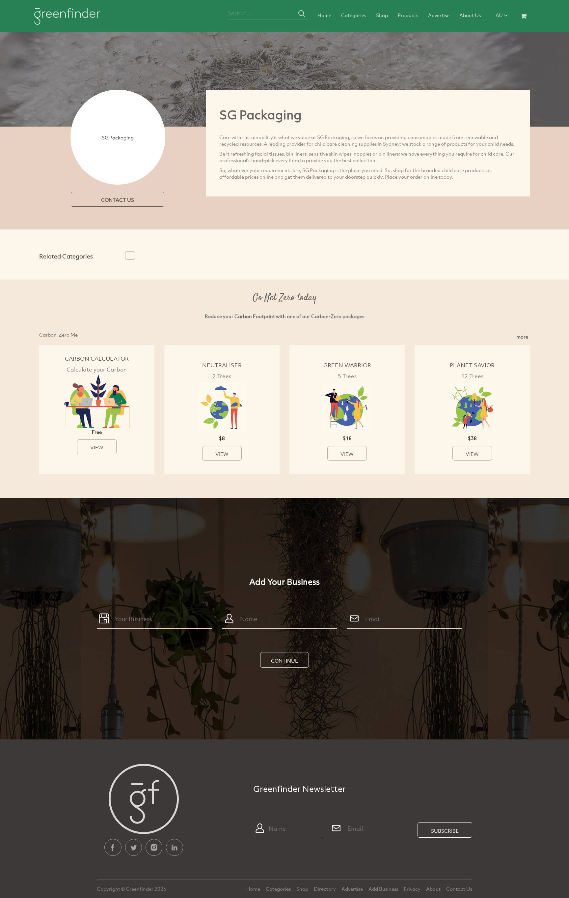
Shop (382, 15)
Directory (325, 888)
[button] (130, 255)
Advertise (438, 15)
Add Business (383, 888)
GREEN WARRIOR (347, 365)
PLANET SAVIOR (472, 365)
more (522, 336)
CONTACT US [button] (117, 199)
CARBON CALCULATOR (97, 358)
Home (324, 15)
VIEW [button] (96, 447)
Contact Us (459, 888)
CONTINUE (284, 660)
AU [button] (500, 15)
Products (408, 15)
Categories (353, 15)
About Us (470, 15)
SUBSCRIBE (445, 830)
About (434, 888)
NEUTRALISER (222, 365)
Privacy (412, 888)
